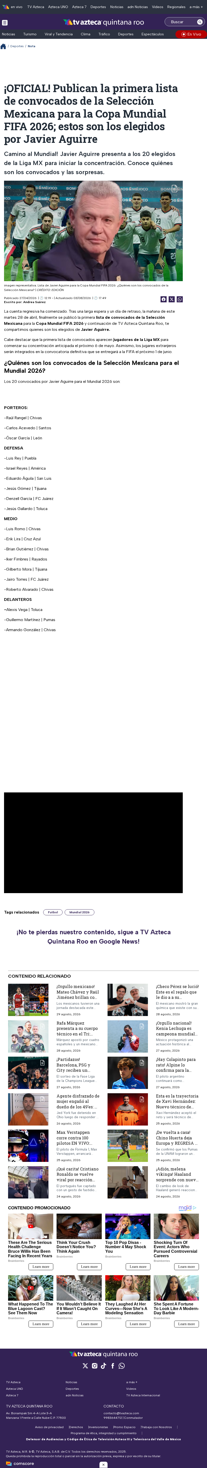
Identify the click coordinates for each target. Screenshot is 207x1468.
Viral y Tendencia (59, 34)
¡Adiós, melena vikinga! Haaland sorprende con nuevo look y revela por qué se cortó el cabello (177, 1179)
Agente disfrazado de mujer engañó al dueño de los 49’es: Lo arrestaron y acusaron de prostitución (78, 1109)
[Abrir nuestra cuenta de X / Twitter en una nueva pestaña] (85, 1366)
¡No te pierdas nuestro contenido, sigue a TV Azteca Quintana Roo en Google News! (93, 936)
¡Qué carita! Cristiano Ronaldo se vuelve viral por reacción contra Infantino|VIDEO (77, 1179)
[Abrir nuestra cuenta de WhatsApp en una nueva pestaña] (122, 1366)
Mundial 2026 (79, 912)
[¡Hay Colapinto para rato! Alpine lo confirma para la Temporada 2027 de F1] (128, 1073)
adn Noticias (137, 7)
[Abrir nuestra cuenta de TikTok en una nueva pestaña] (103, 1366)
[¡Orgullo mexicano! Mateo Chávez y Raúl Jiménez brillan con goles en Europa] (28, 1000)
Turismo (30, 34)
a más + (196, 7)
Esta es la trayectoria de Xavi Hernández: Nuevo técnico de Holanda (177, 1104)
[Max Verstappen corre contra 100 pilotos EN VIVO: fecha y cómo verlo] (28, 1146)
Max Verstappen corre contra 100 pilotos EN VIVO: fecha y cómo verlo (76, 1140)
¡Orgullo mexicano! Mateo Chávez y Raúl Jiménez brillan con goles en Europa (78, 994)
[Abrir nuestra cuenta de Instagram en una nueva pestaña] (94, 1366)
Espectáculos (153, 34)
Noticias (116, 7)
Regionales (176, 7)
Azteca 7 (79, 7)
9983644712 (113, 1418)
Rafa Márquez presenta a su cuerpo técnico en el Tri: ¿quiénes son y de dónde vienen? (77, 1033)
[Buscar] (200, 22)
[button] (103, 1465)
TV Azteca (35, 7)
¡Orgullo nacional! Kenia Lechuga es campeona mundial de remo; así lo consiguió (175, 1033)
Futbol (53, 912)
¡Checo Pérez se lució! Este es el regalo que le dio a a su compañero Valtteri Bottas (177, 997)
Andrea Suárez (34, 302)
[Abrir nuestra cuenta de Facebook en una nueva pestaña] (113, 1366)
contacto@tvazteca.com (121, 1413)
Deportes (98, 7)
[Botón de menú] (5, 22)
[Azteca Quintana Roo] (103, 22)
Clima (85, 34)
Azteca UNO (58, 7)
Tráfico (104, 34)
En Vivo (194, 34)
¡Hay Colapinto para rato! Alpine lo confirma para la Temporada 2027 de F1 (176, 1070)
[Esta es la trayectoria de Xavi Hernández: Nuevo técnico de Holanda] (128, 1109)
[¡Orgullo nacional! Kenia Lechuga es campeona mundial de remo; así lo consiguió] (128, 1036)
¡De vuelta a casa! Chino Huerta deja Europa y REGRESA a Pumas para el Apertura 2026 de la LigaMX (176, 1146)
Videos (157, 7)
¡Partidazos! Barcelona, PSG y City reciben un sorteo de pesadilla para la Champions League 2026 (75, 1073)
